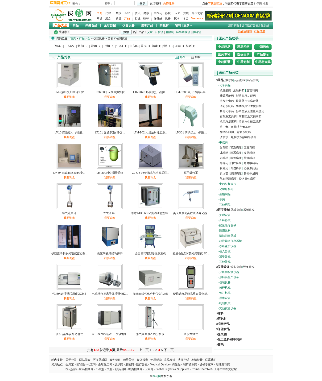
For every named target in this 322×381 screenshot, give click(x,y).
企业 (127, 13)
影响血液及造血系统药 (250, 111)
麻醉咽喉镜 (183, 32)
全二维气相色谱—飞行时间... (110, 334)
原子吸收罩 (191, 172)
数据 (118, 13)
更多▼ (188, 25)
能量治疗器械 (227, 225)
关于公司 (71, 359)
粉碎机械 (225, 287)
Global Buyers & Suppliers (172, 369)
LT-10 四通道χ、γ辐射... (69, 132)
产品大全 (60, 25)
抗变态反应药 (228, 121)
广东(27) (70, 46)
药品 (76, 25)
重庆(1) (145, 46)
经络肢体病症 (247, 178)
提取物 (222, 334)
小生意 (100, 369)
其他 (221, 344)
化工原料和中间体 (230, 339)
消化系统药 (227, 106)
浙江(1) (168, 46)
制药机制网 (190, 364)
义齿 (150, 32)
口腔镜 (159, 32)
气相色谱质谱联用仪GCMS (69, 293)
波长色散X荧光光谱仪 (69, 334)
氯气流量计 (69, 213)
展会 (108, 18)
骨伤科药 (236, 168)
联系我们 (210, 359)
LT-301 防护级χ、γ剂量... (191, 132)
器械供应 (249, 209)
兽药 (222, 199)
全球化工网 (105, 364)
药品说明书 (245, 31)
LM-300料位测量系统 (109, 172)
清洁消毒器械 (227, 235)
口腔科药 (236, 163)
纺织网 (119, 364)
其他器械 (225, 261)
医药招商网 (86, 369)
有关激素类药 (228, 116)
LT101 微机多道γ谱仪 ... (110, 132)
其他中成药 (251, 173)
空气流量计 (110, 213)
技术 (177, 18)
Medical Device (160, 364)
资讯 (137, 13)
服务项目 (115, 359)
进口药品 (233, 25)
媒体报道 (142, 359)
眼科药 (224, 168)
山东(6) (134, 46)
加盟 (110, 369)
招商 (99, 13)
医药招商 (71, 369)
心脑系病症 (251, 168)
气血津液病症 (228, 178)
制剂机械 (225, 303)
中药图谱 (224, 62)
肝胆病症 (236, 173)
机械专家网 (206, 364)
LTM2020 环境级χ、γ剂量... (150, 92)
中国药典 (263, 47)
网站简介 (85, 359)
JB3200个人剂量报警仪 (110, 92)
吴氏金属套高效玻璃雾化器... (191, 213)
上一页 (144, 350)
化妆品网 (120, 369)
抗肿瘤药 (225, 90)
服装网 (129, 364)
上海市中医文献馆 (225, 369)
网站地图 (262, 3)
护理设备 (225, 215)
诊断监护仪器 (227, 246)
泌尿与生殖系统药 (250, 121)
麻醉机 (169, 32)
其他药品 (225, 204)
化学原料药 (226, 189)
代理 (108, 13)
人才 (177, 13)
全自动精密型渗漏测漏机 (150, 253)
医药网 (157, 376)
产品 (127, 18)
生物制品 (225, 194)
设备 (168, 18)
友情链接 (197, 359)
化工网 (91, 364)
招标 (146, 18)
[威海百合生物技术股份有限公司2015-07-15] (238, 15)
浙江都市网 (223, 364)
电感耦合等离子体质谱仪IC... (110, 293)
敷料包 (196, 32)
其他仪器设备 (227, 308)
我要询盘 (69, 97)
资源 (118, 18)
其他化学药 (227, 111)
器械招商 (236, 209)
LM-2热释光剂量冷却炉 (69, 92)
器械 (168, 13)
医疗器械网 (100, 359)
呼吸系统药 (227, 95)
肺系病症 (236, 152)
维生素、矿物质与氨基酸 (235, 126)
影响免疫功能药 (246, 95)
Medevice (197, 18)
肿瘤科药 (249, 158)
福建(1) (156, 46)
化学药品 (225, 85)
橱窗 (198, 57)
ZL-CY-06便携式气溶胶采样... (150, 172)
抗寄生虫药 (227, 101)
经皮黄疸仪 (191, 334)
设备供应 (249, 267)
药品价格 (243, 47)
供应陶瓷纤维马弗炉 (110, 253)
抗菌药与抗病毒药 (247, 101)
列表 (182, 57)
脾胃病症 (236, 158)
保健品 (158, 18)
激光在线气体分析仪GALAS (150, 293)
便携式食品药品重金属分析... (191, 293)
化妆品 (265, 25)
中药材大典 (263, 62)
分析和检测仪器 (118, 38)
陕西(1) (190, 46)
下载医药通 (215, 3)
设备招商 (236, 267)
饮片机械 (225, 292)
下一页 (169, 350)
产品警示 (263, 54)
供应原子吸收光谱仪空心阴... (69, 253)
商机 (99, 18)
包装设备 (225, 282)
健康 (146, 13)
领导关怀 (128, 359)
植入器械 (225, 251)
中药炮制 (243, 62)
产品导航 (259, 31)
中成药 (223, 142)
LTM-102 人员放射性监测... (150, 132)
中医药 (158, 13)
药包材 (164, 25)
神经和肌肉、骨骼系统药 (235, 132)
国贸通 (80, 364)
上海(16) (108, 46)
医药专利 (224, 54)
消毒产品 (147, 25)
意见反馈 (169, 359)
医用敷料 (225, 230)
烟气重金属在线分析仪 (150, 334)
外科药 (224, 163)
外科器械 (225, 220)
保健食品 (91, 25)
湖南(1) (179, 46)
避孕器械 (225, 256)
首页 (73, 38)
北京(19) (83, 46)
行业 (137, 18)
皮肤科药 (238, 90)
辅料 (178, 25)
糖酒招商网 (135, 369)
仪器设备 (128, 25)
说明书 (228, 80)
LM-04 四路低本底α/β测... (69, 172)
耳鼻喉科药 (251, 163)
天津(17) (96, 46)
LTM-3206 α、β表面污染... (191, 92)
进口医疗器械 (250, 25)
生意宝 (70, 364)
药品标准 (240, 80)
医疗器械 (110, 25)
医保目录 (243, 54)
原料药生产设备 (229, 277)
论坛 (185, 18)
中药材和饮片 (227, 184)
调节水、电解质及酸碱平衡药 (238, 137)
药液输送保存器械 (230, 241)
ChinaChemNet (202, 369)
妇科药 (224, 147)
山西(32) (57, 46)
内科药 (224, 158)
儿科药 (224, 152)
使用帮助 (156, 359)
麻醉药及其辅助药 (250, 116)
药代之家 (197, 13)
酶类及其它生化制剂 (248, 106)
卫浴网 (149, 369)
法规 (186, 13)
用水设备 (225, 298)
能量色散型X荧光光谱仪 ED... (191, 253)
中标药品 (224, 47)
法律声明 (183, 359)
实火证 (224, 173)
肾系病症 (236, 147)
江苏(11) (121, 46)
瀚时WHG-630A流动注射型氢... (150, 213)
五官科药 (252, 90)
